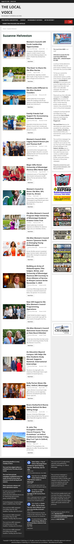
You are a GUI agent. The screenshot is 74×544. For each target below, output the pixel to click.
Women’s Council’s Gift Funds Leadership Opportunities (14, 51)
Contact (23, 20)
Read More (31, 61)
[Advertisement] (62, 297)
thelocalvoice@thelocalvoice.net (63, 515)
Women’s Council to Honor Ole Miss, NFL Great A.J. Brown (14, 197)
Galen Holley (35, 462)
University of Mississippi (32, 48)
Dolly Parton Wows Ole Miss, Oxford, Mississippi (14, 390)
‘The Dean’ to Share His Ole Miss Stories (14, 74)
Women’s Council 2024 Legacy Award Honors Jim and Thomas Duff (14, 148)
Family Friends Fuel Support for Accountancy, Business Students (14, 122)
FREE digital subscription (9, 20)
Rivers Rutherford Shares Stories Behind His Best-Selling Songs (14, 412)
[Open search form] (62, 21)
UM (5, 57)
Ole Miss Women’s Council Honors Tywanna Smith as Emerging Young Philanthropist (14, 248)
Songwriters (7, 418)
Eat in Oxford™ (49, 20)
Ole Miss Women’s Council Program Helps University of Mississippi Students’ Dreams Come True (14, 222)
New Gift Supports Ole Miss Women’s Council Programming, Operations (14, 311)
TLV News (29, 72)
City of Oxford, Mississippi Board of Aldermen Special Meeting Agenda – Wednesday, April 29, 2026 (36, 465)
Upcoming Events (8, 445)
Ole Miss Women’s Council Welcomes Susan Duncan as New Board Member (14, 336)
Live (70, 22)
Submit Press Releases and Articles (14, 23)
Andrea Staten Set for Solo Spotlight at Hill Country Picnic (36, 491)
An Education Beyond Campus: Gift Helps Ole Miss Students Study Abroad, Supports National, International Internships (14, 364)
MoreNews (52, 542)
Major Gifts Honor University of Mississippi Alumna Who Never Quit (14, 173)
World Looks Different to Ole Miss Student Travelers (14, 97)
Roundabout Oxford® (35, 20)
